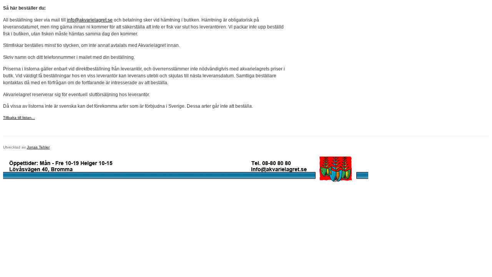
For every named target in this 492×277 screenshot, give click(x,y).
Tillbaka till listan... (19, 117)
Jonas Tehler (38, 147)
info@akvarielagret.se (90, 20)
